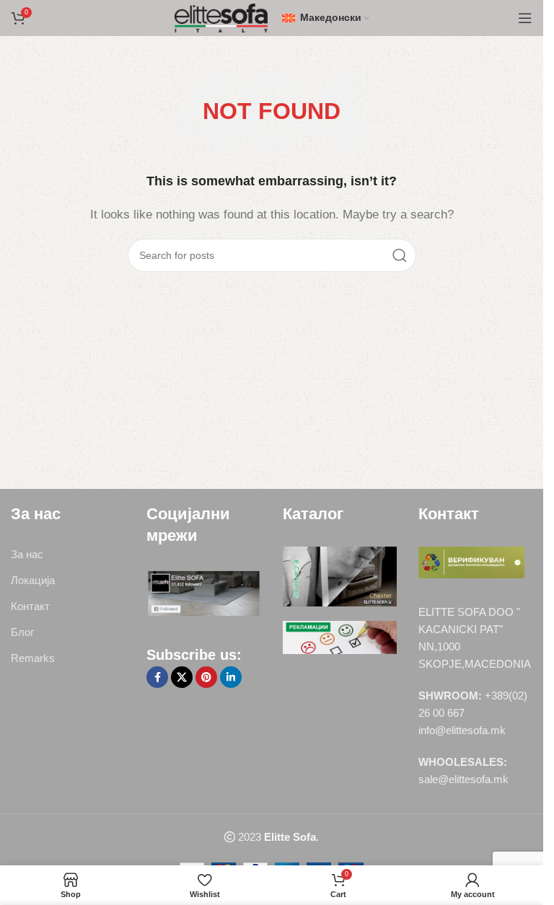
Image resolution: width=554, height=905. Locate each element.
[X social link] (182, 677)
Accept (272, 881)
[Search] (399, 255)
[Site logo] (221, 17)
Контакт (30, 606)
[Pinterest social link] (206, 677)
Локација (33, 580)
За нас (27, 554)
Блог (22, 632)
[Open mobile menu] (525, 18)
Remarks (33, 658)
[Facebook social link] (157, 677)
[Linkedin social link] (231, 677)
